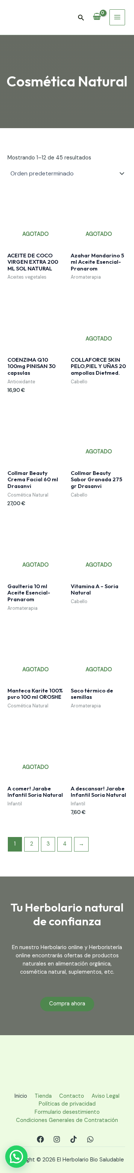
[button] (81, 18)
